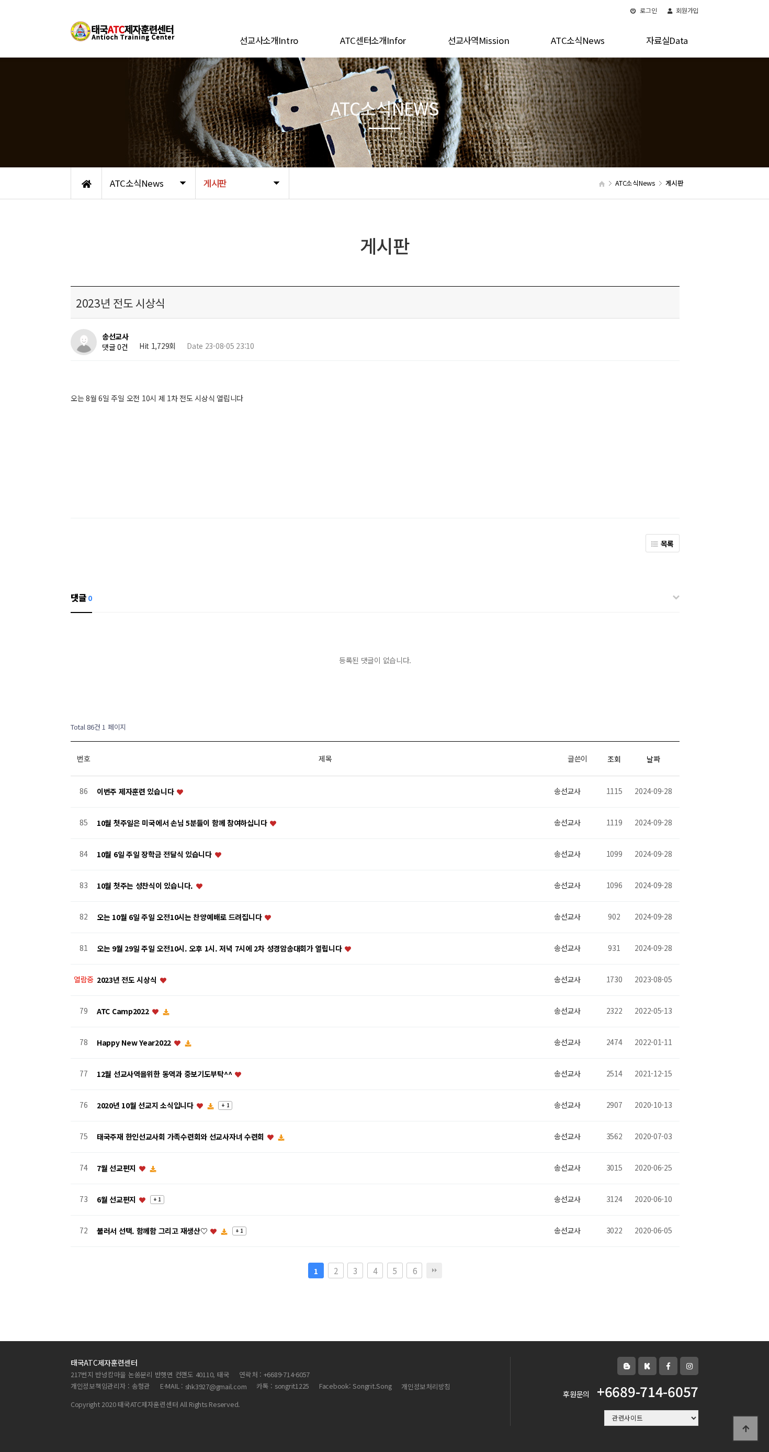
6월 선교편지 (117, 1199)
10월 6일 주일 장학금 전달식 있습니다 (155, 854)
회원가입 (686, 10)
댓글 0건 (115, 347)
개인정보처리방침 (425, 1387)
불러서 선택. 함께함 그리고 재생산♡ (153, 1231)
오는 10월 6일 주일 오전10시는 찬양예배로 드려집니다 (180, 917)
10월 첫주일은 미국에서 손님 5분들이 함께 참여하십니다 (183, 823)
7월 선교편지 (117, 1168)
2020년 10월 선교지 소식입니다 (146, 1105)
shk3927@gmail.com (216, 1387)
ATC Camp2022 (124, 1011)
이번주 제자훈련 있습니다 (136, 791)
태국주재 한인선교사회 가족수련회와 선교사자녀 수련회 (181, 1136)
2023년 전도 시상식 (128, 979)
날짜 (653, 759)
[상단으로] (745, 1428)
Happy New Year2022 (135, 1042)
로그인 (648, 10)
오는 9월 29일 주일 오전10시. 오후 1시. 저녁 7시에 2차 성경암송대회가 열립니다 (220, 948)
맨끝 (434, 1270)
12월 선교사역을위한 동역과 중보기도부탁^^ (165, 1074)
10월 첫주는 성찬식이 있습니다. (146, 885)
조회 (613, 759)
